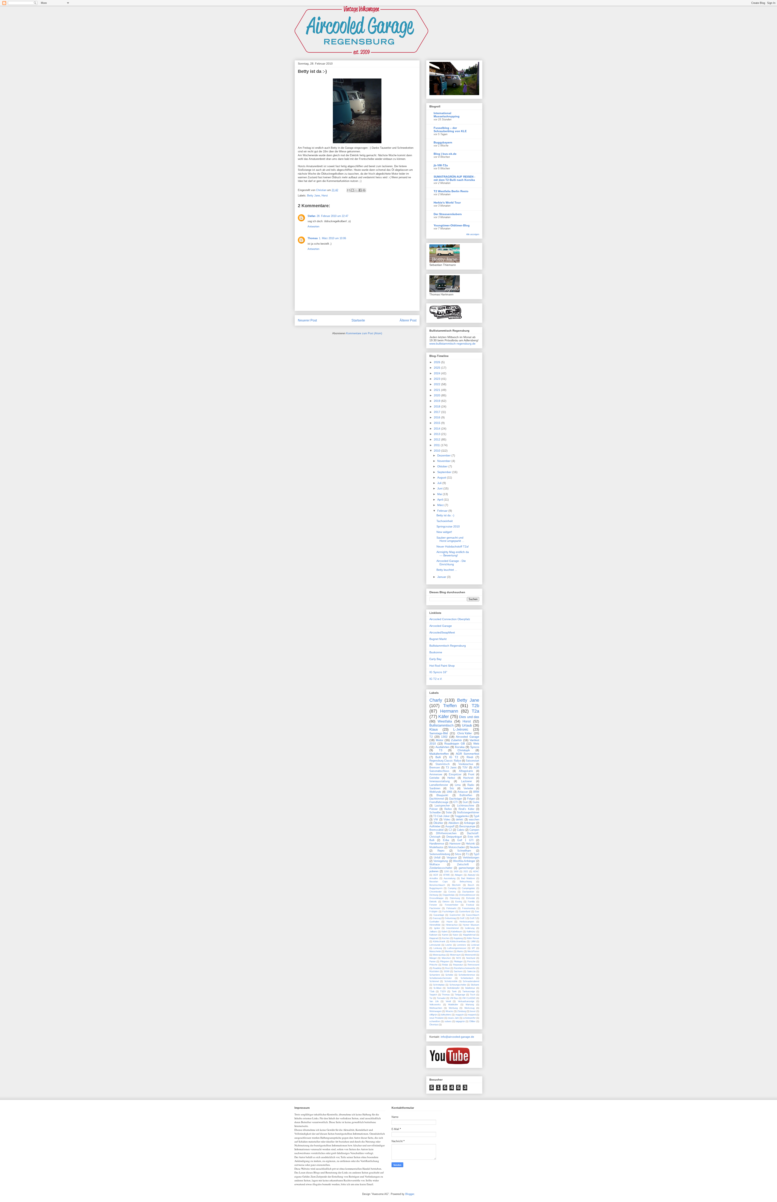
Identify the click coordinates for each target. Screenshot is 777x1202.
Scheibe (449, 975)
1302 (444, 736)
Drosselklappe (436, 898)
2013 (437, 434)
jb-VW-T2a (441, 165)
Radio (470, 785)
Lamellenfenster (438, 785)
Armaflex (433, 878)
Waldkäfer (453, 1004)
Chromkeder (435, 891)
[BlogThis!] (352, 190)
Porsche (471, 961)
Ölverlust (433, 1024)
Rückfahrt (434, 971)
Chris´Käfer (464, 733)
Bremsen (434, 767)
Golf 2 (473, 918)
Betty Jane (313, 195)
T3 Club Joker (441, 816)
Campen (474, 830)
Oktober (442, 466)
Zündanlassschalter (440, 868)
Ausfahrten (442, 747)
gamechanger (466, 868)
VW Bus (454, 998)
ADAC (476, 871)
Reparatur (458, 964)
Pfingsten (444, 961)
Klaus (433, 729)
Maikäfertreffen (439, 753)
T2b (475, 705)
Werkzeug (469, 1008)
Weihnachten (435, 1008)
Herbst (451, 778)
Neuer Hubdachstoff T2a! (452, 546)
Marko (460, 951)
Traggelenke (461, 816)
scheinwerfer (469, 1018)
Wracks (449, 1011)
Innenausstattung (439, 781)
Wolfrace (434, 864)
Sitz (452, 788)
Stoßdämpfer (453, 988)
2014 (437, 428)
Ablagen (459, 875)
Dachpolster (468, 891)
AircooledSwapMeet (442, 632)
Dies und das (469, 717)
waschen (474, 819)
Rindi (470, 757)
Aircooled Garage (440, 625)
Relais (445, 964)
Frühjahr (433, 911)
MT (473, 948)
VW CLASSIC (469, 998)
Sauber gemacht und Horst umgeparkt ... (450, 539)
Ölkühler (438, 823)
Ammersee (435, 774)
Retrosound (473, 964)
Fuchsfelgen (448, 911)
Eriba (446, 840)
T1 (467, 854)
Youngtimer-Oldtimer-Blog (452, 225)
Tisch (472, 994)
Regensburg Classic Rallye (445, 760)
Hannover (455, 843)
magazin (459, 1014)
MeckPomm (473, 951)
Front (471, 774)
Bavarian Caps (438, 881)
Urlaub (467, 725)
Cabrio (460, 830)
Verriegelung (440, 861)
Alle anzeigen (472, 234)
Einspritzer (455, 774)
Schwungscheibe (457, 984)
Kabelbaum (456, 931)
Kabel (444, 931)
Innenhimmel (452, 928)
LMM (473, 941)
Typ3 (476, 854)
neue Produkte (436, 1018)
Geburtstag (450, 918)
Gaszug (437, 918)
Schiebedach (467, 978)
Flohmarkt (451, 908)
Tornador (441, 998)
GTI (455, 802)
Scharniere (434, 975)
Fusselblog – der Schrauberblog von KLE (450, 129)
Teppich (433, 994)
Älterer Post (408, 320)
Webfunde (435, 791)
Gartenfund (464, 911)
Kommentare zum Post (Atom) (364, 333)
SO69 (446, 971)
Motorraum (455, 955)
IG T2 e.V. (435, 678)
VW (436, 819)
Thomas (313, 238)
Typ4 (476, 816)
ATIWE (446, 875)
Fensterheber (451, 905)
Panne (432, 961)
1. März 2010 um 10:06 (332, 238)
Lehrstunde (435, 945)
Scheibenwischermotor (440, 978)
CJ (450, 830)
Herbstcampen (467, 921)
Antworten (313, 226)
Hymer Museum (471, 925)
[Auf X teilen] (356, 190)
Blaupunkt (442, 795)
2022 (437, 384)
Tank (454, 991)
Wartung (470, 1004)
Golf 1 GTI (465, 840)
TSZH (443, 991)
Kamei (445, 935)
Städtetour (470, 988)
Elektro (446, 901)
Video (447, 819)
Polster (433, 809)
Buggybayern (443, 142)
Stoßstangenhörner (468, 812)
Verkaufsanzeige (466, 1001)
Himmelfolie (435, 925)
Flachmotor (435, 908)
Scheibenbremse (467, 975)
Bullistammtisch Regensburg (447, 645)
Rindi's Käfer (466, 809)
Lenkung (437, 948)
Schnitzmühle (450, 981)
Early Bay (435, 659)
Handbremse (436, 843)
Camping (452, 888)
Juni (440, 488)
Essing (458, 901)
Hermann (449, 711)
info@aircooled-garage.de (457, 1036)
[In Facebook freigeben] (360, 190)
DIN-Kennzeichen (446, 833)
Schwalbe (435, 812)
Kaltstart (433, 935)
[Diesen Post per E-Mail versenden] (349, 190)
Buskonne (435, 652)
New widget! (444, 532)
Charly (435, 700)
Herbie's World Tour (447, 202)
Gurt (465, 802)
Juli (439, 483)
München (446, 958)
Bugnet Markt (438, 639)
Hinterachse (452, 925)
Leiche (448, 945)
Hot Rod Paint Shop (442, 665)
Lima (458, 785)
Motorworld (470, 955)
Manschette (435, 951)
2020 (437, 395)
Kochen (446, 938)
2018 (437, 406)
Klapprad (433, 938)
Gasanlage (438, 915)
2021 (437, 389)
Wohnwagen (435, 1011)
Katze (455, 935)
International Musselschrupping (447, 114)
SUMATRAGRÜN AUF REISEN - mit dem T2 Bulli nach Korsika (454, 178)
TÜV (465, 767)
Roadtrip (437, 968)
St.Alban (437, 988)
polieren (433, 871)
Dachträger (455, 798)
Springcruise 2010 (448, 526)
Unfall (437, 857)
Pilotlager (458, 961)
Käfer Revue (473, 938)
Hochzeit (468, 778)
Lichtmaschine (465, 805)
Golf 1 (463, 918)
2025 (437, 367)
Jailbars (433, 931)
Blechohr (456, 885)
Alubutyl (471, 875)
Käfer (443, 716)
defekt (459, 819)
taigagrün (460, 1021)
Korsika (460, 747)
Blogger (409, 1194)
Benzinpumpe (467, 826)
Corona (452, 891)
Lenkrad (475, 945)
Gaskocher (455, 915)
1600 (456, 871)
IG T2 (453, 757)
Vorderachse (466, 764)
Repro (440, 850)
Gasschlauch (472, 915)
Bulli (438, 757)
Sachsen (458, 971)
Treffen (450, 705)
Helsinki (470, 843)
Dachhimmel (436, 798)
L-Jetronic (460, 729)
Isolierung (469, 928)
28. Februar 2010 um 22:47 (332, 215)
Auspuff (449, 826)
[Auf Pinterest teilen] (364, 190)
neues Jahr (453, 1018)
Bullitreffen (466, 795)
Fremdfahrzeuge (438, 802)
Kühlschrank (439, 941)
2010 (437, 450)
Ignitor (437, 928)
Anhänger (469, 823)
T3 (440, 750)
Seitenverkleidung (439, 854)
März (441, 505)
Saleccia (471, 971)
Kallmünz (471, 931)
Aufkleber (435, 826)
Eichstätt (470, 898)
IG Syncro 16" (438, 672)
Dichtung (433, 895)
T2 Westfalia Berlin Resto (451, 191)
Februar (442, 510)
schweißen (434, 1021)
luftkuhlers (446, 1014)
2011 (437, 445)
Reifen (448, 809)
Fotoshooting (468, 908)
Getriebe (434, 778)
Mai (440, 494)
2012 (437, 439)
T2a (475, 711)
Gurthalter (434, 921)
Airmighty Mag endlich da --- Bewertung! (452, 553)
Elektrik (433, 901)
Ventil (448, 1001)
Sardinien (434, 788)
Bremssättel (436, 830)
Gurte (476, 802)
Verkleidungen (471, 857)
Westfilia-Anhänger (464, 861)
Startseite (358, 320)
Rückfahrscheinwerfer (465, 968)
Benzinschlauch (437, 885)
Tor (431, 998)
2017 (437, 412)
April (440, 499)
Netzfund (470, 958)
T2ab (431, 991)
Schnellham (464, 850)
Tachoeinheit (444, 521)
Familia (471, 901)
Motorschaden (456, 847)
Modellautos (436, 847)
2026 (437, 362)
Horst (325, 195)
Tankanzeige (468, 991)
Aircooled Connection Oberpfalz (449, 619)
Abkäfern (453, 823)
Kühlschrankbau (458, 941)
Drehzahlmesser (467, 895)
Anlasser (462, 791)
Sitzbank (475, 984)
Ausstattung (449, 878)
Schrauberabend (471, 981)
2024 (437, 373)
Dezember (444, 455)
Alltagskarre (466, 771)
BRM (476, 791)
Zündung (461, 1011)
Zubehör (456, 740)
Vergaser (452, 857)
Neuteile (474, 847)
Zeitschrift (463, 864)
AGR (435, 875)
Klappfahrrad (469, 935)
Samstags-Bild (438, 733)
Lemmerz (461, 945)
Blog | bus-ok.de (445, 153)
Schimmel (434, 981)
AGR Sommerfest (467, 753)
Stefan (311, 215)
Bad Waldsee (468, 878)
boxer (473, 1011)
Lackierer (466, 781)
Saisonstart (472, 760)
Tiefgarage (460, 994)
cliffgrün (433, 1014)
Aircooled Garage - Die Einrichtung (451, 562)
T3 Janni (451, 767)
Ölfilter (472, 1021)
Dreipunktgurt (454, 836)
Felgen (471, 798)
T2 (431, 736)
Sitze (458, 854)
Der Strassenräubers (448, 214)
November (444, 461)
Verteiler (468, 788)
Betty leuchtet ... (446, 569)
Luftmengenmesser (456, 948)
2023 (437, 378)
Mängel (432, 958)
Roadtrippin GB (454, 743)
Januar (442, 576)
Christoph (463, 750)
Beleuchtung (466, 881)
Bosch (471, 885)
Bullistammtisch (441, 725)
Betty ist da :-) (445, 515)
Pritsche (433, 964)
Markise (449, 951)
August (442, 477)
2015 (437, 422)
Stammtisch (442, 764)
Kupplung (458, 938)
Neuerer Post (307, 320)
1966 (449, 791)
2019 (437, 400)
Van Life (434, 1001)
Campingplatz (468, 888)
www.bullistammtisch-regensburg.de (452, 343)
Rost (447, 968)
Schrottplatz (439, 984)
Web (476, 743)
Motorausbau (439, 955)
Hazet (449, 921)
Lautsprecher (442, 805)
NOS (458, 958)
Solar (449, 812)
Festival (470, 905)
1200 (446, 871)
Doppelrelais (449, 895)
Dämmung (455, 898)
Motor (439, 740)
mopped (472, 1014)
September (444, 472)
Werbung (453, 1008)
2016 (437, 417)
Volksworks (435, 1004)
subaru (448, 1021)
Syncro (474, 747)
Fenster (433, 905)
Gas (477, 911)
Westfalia (445, 721)
